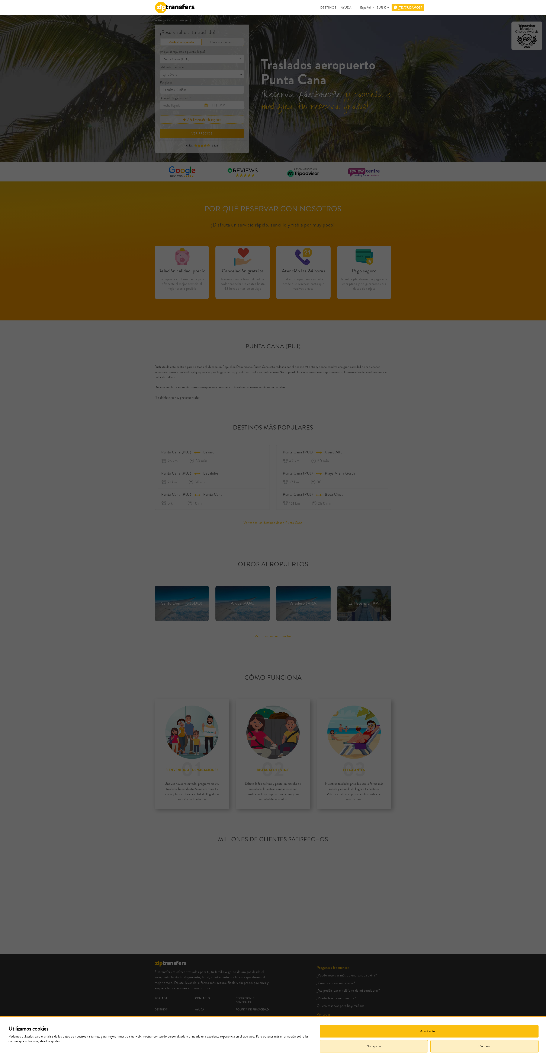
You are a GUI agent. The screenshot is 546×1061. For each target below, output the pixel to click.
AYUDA (346, 7)
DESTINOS (328, 7)
